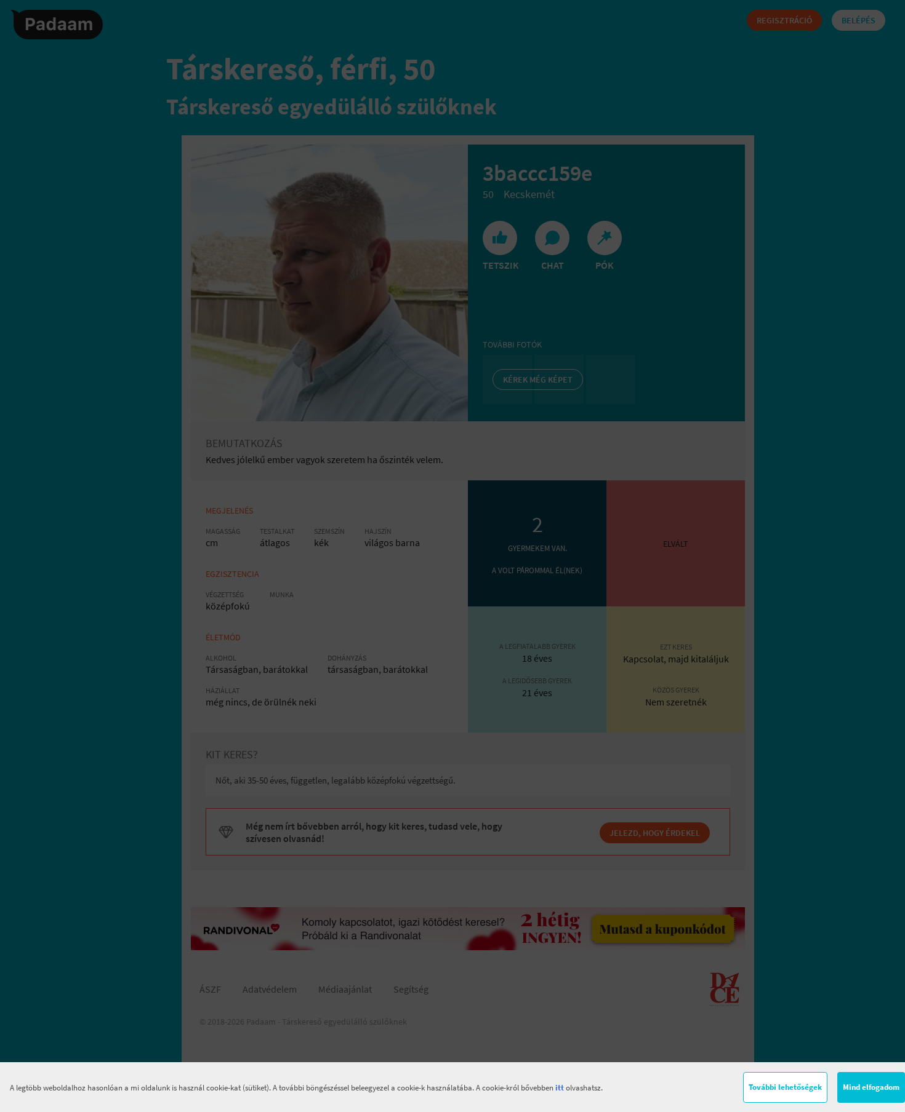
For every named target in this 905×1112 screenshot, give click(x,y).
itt (559, 1087)
